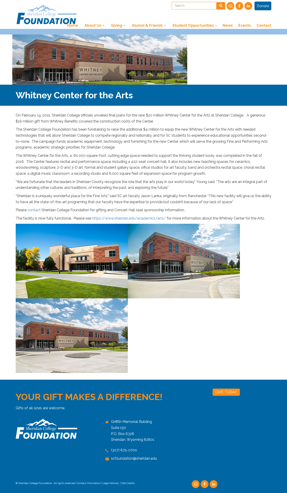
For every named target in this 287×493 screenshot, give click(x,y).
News (228, 25)
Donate (263, 6)
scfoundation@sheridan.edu (134, 458)
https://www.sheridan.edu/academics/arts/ (129, 218)
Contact (264, 25)
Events (244, 25)
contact (34, 210)
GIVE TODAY (226, 392)
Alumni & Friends (147, 25)
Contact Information (88, 483)
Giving (116, 25)
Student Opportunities (193, 25)
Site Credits (128, 483)
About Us (93, 25)
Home (72, 25)
